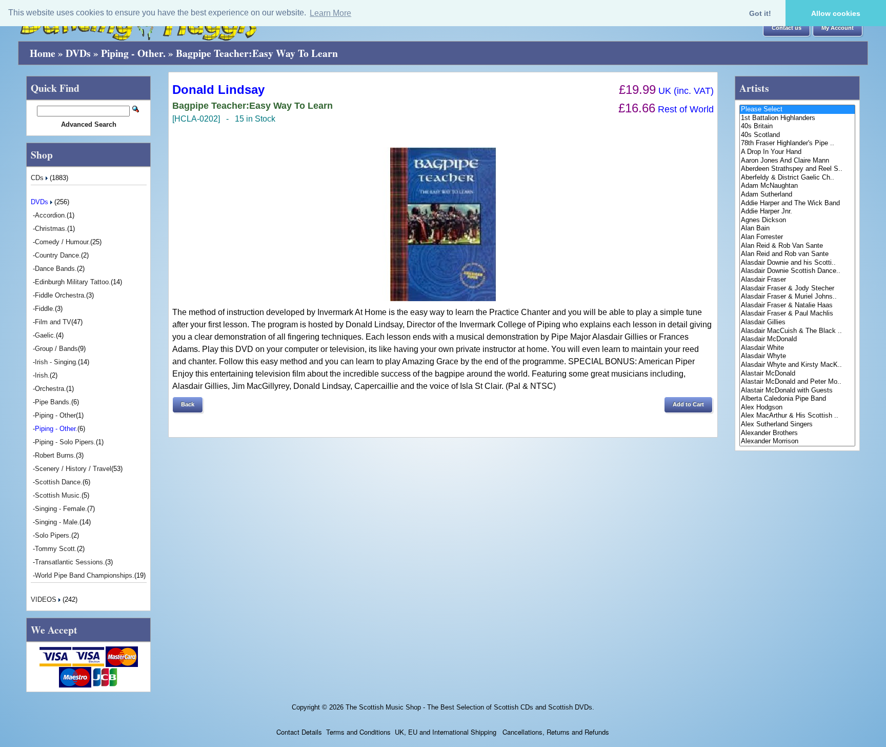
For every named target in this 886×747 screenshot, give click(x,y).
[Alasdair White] (797, 348)
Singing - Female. (61, 509)
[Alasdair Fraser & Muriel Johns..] (797, 296)
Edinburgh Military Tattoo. (73, 282)
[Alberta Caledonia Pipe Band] (797, 399)
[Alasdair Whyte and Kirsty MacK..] (797, 365)
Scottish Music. (58, 495)
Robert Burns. (55, 455)
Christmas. (51, 228)
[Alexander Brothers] (797, 433)
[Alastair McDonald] (797, 373)
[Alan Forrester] (797, 237)
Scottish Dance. (59, 482)
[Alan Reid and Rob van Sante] (797, 254)
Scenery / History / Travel (73, 469)
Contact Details (299, 732)
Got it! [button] (760, 13)
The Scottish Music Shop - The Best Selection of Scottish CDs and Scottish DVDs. (470, 707)
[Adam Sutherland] (797, 194)
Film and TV (53, 322)
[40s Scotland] (797, 135)
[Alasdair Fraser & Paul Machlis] (797, 313)
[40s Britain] (797, 126)
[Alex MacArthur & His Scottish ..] (797, 415)
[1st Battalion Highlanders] (797, 118)
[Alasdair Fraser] (797, 280)
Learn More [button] (330, 13)
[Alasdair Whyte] (797, 356)
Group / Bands (56, 348)
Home (42, 53)
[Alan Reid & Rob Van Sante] (797, 246)
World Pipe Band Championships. (84, 575)
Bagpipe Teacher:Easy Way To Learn (257, 53)
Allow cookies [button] (835, 13)
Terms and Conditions (358, 732)
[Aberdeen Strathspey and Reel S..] (797, 169)
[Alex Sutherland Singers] (797, 424)
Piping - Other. (133, 53)
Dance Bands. (56, 268)
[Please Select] (797, 109)
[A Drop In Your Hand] (797, 152)
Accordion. (51, 215)
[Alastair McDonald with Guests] (797, 390)
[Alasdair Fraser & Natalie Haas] (797, 305)
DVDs (78, 53)
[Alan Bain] (797, 228)
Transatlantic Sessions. (70, 562)
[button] (786, 28)
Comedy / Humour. (62, 242)
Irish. (42, 375)
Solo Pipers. (53, 535)
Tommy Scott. (56, 549)
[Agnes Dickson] (797, 220)
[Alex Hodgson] (797, 407)
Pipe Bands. (53, 402)
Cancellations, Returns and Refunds (554, 732)
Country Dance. (58, 255)
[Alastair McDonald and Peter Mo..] (797, 382)
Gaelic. (45, 335)
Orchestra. (50, 388)
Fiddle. (45, 308)
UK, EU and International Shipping (445, 732)
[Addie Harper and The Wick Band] (797, 203)
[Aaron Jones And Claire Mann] (797, 160)
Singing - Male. (57, 522)
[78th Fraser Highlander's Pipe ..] (797, 143)
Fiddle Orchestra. (60, 295)
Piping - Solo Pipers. (65, 442)
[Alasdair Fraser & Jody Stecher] (797, 288)
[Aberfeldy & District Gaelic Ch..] (797, 177)
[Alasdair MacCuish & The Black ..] (797, 331)
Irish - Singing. (56, 362)
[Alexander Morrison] (797, 441)
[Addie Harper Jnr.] (797, 211)
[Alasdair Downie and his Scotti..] (797, 263)
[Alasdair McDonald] (797, 339)
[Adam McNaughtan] (797, 186)
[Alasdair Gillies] (797, 322)
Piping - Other (55, 415)
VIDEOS (44, 599)
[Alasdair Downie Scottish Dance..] (797, 271)
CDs (38, 178)
